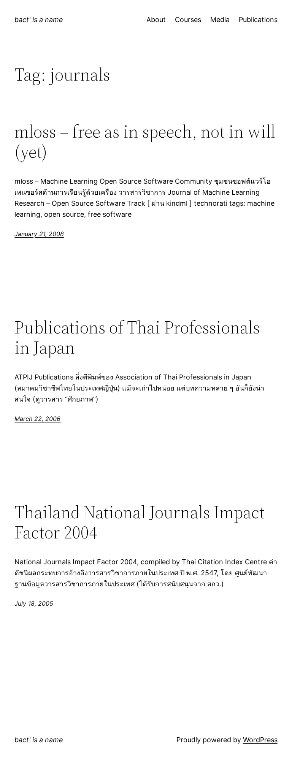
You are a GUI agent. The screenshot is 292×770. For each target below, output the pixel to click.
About (156, 20)
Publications (258, 20)
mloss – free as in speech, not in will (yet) (144, 141)
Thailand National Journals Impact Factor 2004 (139, 522)
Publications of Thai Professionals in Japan (137, 337)
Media (220, 20)
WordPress (260, 740)
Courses (188, 20)
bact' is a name (38, 20)
